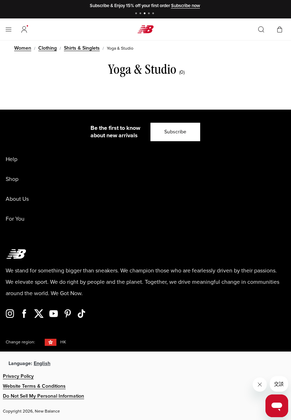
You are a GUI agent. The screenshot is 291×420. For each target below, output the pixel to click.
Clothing (47, 48)
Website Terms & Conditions (34, 386)
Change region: (20, 342)
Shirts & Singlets (82, 48)
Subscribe (175, 132)
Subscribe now (185, 6)
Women (22, 48)
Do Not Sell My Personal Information (43, 396)
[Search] (261, 29)
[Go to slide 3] (145, 14)
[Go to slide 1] (137, 14)
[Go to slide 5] (154, 14)
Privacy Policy (18, 376)
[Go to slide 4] (150, 14)
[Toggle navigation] (8, 29)
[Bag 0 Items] (279, 29)
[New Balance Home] (145, 29)
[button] (24, 29)
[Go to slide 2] (141, 14)
